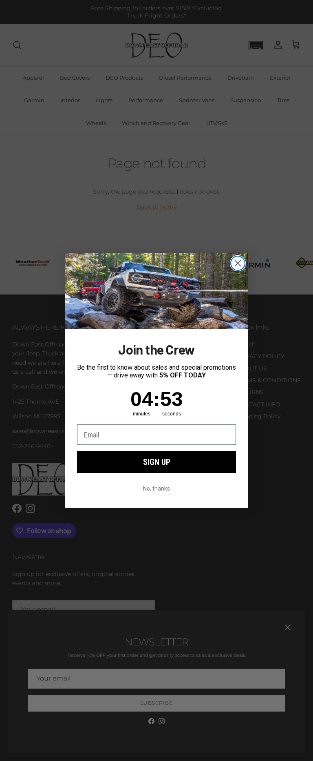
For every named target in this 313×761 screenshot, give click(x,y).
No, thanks (156, 488)
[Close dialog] (238, 263)
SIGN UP (156, 462)
